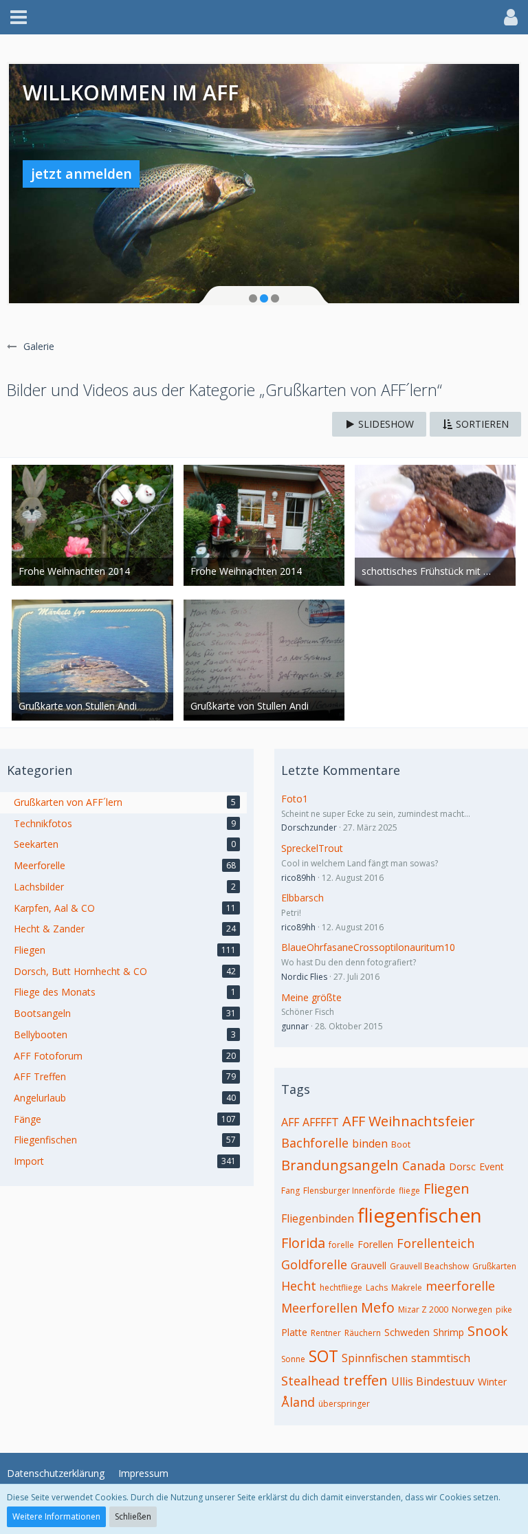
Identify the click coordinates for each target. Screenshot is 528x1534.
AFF (290, 1122)
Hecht (298, 1286)
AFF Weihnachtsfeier (408, 1121)
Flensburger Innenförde (349, 1190)
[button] (18, 17)
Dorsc (462, 1166)
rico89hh (298, 878)
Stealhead (310, 1380)
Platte (294, 1332)
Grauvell (368, 1265)
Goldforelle (314, 1264)
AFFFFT (320, 1122)
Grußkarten (494, 1266)
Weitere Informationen (56, 1516)
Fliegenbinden (317, 1218)
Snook (488, 1331)
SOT (323, 1356)
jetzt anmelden (81, 173)
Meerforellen (319, 1308)
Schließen (133, 1516)
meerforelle (460, 1286)
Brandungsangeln (340, 1165)
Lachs (377, 1287)
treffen (365, 1380)
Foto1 (294, 798)
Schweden (407, 1332)
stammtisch (440, 1358)
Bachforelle (315, 1143)
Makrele (406, 1287)
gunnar (295, 1026)
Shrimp (448, 1332)
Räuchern (362, 1333)
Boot (400, 1144)
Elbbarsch (302, 897)
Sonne (293, 1359)
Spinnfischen (375, 1358)
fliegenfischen (420, 1215)
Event (491, 1166)
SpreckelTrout (312, 848)
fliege (409, 1190)
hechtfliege (341, 1287)
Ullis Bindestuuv (432, 1381)
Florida (303, 1243)
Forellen (375, 1244)
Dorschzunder (309, 827)
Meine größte (311, 997)
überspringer (344, 1404)
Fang (290, 1190)
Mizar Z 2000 (423, 1309)
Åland (298, 1402)
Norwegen (472, 1309)
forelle (341, 1245)
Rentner (326, 1333)
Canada (424, 1165)
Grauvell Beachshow (429, 1266)
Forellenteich (435, 1243)
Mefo (378, 1307)
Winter (492, 1381)
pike (504, 1309)
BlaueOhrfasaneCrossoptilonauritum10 (368, 947)
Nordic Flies (304, 977)
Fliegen (447, 1188)
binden (370, 1143)
